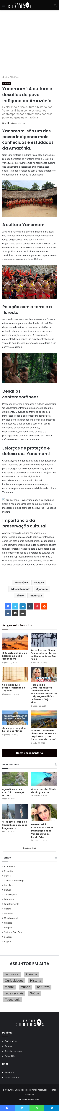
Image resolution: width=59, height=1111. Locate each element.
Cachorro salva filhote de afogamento (43, 791)
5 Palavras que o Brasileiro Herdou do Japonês (13, 687)
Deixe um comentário (29, 752)
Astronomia (9, 866)
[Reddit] (44, 606)
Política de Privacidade (29, 1099)
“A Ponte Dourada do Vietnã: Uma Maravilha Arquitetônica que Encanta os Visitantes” (43, 735)
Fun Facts (9, 1072)
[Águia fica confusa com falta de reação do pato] (15, 779)
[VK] (8, 613)
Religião (8, 927)
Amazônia (22, 582)
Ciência (31, 974)
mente (9, 987)
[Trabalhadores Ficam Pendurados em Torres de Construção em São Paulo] (44, 640)
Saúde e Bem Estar (13, 932)
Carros (7, 876)
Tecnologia (12, 1000)
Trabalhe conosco (13, 1051)
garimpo (43, 589)
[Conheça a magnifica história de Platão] (15, 717)
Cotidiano (8, 885)
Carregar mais (29, 848)
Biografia (8, 871)
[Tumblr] (30, 606)
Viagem (7, 941)
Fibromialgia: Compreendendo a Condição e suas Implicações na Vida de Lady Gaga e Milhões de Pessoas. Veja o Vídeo (44, 693)
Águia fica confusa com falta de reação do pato (13, 792)
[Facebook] (8, 606)
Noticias (8, 923)
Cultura (7, 890)
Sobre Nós (10, 1056)
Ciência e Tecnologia (14, 880)
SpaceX (8, 937)
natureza (36, 595)
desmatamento (21, 589)
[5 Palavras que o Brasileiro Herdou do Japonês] (15, 674)
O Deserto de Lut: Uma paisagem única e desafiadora (14, 655)
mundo (25, 987)
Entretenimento (11, 904)
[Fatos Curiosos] (20, 5)
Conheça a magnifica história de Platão (14, 729)
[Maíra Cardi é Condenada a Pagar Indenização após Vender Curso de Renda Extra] (44, 812)
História (14, 77)
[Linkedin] (23, 606)
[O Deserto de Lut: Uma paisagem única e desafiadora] (15, 641)
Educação (9, 899)
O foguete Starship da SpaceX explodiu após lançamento (14, 825)
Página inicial (11, 1041)
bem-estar (12, 974)
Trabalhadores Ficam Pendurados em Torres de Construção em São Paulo (43, 654)
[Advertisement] (29, 42)
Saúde (34, 993)
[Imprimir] (23, 613)
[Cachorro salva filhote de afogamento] (44, 779)
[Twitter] (15, 606)
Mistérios (8, 913)
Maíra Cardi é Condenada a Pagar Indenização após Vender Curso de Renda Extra (42, 831)
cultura (39, 582)
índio (21, 595)
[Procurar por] (55, 6)
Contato (9, 1046)
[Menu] (3, 6)
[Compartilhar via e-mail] (15, 613)
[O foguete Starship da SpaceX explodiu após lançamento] (15, 811)
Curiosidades (10, 894)
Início (7, 77)
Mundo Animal (11, 918)
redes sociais (14, 993)
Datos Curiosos (12, 1077)
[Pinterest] (37, 606)
